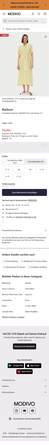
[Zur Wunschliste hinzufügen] (45, 37)
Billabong (6, 283)
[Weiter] (45, 5)
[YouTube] (24, 411)
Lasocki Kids (7, 311)
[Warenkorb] (45, 14)
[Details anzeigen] (45, 230)
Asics (27, 300)
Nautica (28, 294)
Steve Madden (31, 311)
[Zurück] (4, 5)
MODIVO (32, 200)
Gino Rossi (29, 288)
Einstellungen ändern (17, 433)
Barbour (7, 109)
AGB (4, 433)
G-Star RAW (30, 306)
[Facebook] (33, 411)
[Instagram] (16, 411)
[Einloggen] (33, 14)
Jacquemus (7, 300)
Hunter (28, 283)
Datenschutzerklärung (35, 433)
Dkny (4, 306)
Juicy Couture (8, 288)
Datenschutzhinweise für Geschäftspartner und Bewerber (24, 437)
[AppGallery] (24, 371)
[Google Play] (16, 365)
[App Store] (33, 365)
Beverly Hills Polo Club (12, 294)
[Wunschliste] (39, 14)
